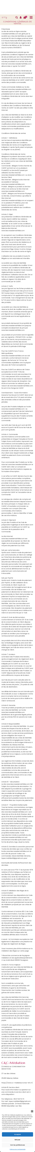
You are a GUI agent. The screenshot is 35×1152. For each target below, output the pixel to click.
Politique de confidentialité (17, 1149)
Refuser (17, 1140)
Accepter (17, 1134)
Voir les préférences (17, 1145)
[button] (32, 1111)
